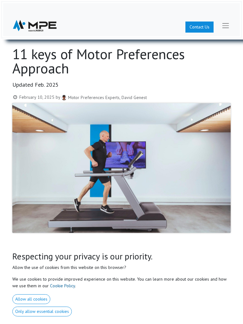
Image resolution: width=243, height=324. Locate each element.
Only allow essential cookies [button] (42, 311)
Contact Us (199, 27)
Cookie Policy (62, 286)
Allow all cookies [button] (31, 299)
